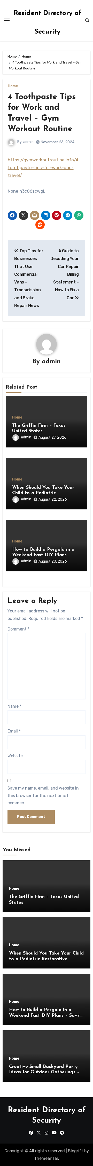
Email (14, 731)
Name (14, 706)
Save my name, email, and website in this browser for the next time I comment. (43, 795)
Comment (18, 629)
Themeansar (46, 1158)
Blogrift (75, 1150)
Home (13, 86)
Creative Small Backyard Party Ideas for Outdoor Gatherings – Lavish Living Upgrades (44, 1072)
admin (28, 142)
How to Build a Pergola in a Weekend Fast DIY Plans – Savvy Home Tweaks (43, 555)
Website (15, 755)
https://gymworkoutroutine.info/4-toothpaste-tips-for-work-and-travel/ (44, 167)
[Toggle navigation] (7, 20)
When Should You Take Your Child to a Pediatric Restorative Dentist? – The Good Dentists (46, 959)
